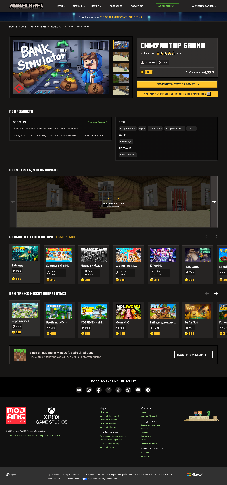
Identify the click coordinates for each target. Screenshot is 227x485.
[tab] (121, 44)
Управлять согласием (50, 436)
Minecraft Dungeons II (109, 416)
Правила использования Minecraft (22, 436)
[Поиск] (185, 6)
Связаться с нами (149, 443)
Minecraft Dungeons (108, 419)
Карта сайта (146, 436)
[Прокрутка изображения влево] (13, 202)
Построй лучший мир (109, 443)
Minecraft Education (108, 427)
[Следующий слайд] (216, 237)
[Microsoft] (195, 474)
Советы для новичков (150, 425)
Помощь (144, 428)
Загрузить (145, 439)
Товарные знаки (166, 474)
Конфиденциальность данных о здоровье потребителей (107, 474)
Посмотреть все (65, 236)
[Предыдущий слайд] (207, 237)
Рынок (143, 412)
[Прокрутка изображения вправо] (214, 202)
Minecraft (104, 412)
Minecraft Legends (108, 423)
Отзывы (144, 432)
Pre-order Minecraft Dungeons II (122, 17)
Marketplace (17, 26)
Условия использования (145, 474)
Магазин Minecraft (149, 416)
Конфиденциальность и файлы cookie (62, 474)
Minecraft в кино (107, 447)
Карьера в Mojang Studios (111, 439)
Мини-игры (38, 26)
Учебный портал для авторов (113, 436)
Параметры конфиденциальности (103, 478)
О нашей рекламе (54, 478)
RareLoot (56, 26)
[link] (79, 390)
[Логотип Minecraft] (26, 6)
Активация (146, 456)
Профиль (145, 452)
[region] (113, 201)
